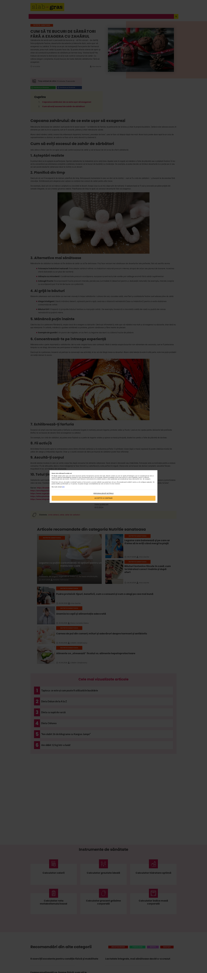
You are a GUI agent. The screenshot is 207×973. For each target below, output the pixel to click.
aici (63, 487)
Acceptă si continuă (103, 498)
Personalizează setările (103, 493)
